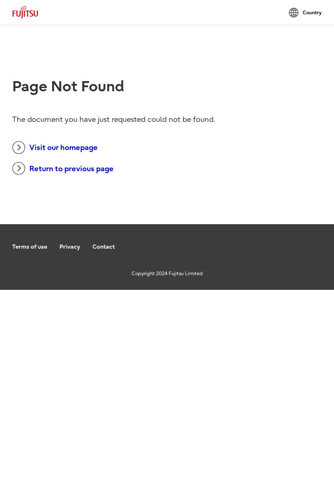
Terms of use (29, 246)
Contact (103, 246)
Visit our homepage (63, 147)
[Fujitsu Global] (25, 12)
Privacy (69, 246)
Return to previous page (71, 169)
